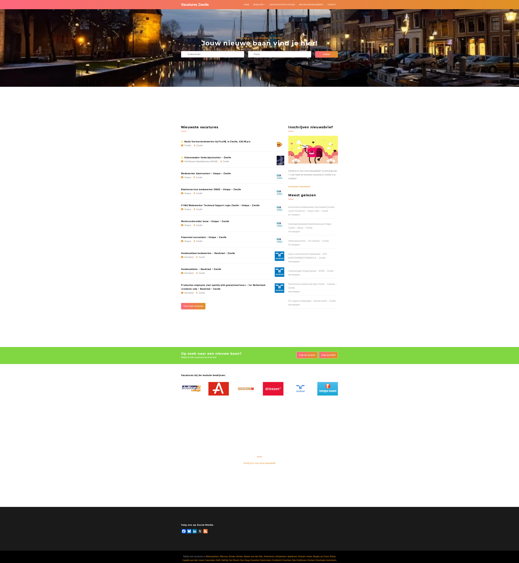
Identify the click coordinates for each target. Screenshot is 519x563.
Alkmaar (224, 556)
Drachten (286, 560)
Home (246, 5)
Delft (218, 560)
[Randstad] (300, 388)
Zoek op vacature (307, 355)
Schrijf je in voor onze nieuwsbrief (259, 463)
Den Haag (245, 560)
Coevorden (210, 560)
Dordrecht (277, 560)
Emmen (311, 560)
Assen (309, 556)
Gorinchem (331, 560)
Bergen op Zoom (321, 556)
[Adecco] (218, 388)
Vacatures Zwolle (195, 4)
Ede (294, 560)
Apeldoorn (292, 556)
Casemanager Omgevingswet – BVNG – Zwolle (310, 271)
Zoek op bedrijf (328, 355)
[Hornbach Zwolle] (246, 389)
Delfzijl (224, 560)
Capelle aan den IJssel (193, 560)
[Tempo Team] (327, 388)
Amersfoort (269, 556)
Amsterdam (280, 556)
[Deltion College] (191, 388)
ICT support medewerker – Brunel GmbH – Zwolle (312, 301)
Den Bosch (234, 560)
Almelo (232, 556)
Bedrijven (258, 5)
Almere (239, 556)
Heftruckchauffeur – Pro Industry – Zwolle (308, 241)
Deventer (255, 560)
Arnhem (301, 556)
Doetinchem (265, 560)
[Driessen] (273, 388)
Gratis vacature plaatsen (282, 5)
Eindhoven (302, 560)
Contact (331, 5)
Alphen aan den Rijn (253, 556)
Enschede (320, 560)
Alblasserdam (212, 556)
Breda (332, 556)
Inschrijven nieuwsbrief (311, 5)
